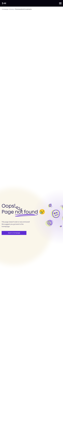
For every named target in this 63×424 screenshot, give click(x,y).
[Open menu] (60, 3)
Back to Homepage (14, 233)
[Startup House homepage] (30, 3)
